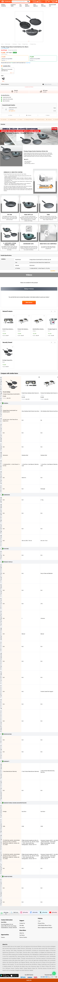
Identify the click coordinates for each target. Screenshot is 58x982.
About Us (22, 933)
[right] (55, 311)
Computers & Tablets (13, 5)
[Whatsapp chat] (53, 973)
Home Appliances (35, 5)
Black (3, 81)
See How (4, 60)
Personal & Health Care (52, 5)
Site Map (22, 925)
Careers (3, 937)
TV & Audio (20, 5)
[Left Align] (28, 2)
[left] (51, 311)
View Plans (28, 62)
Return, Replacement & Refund (45, 927)
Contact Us (22, 923)
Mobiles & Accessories (3, 5)
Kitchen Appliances (27, 5)
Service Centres (23, 937)
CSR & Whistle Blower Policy (44, 925)
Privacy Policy (41, 923)
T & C (39, 921)
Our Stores (22, 935)
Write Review (29, 302)
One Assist (22, 927)
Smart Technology (43, 5)
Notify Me (29, 980)
